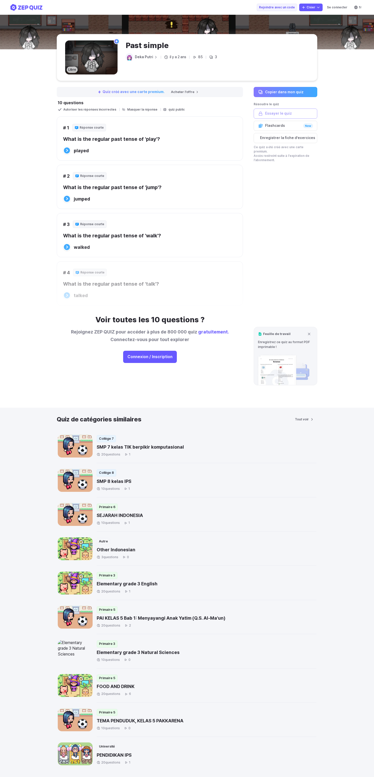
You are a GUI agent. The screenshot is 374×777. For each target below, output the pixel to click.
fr (360, 7)
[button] (285, 356)
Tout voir (302, 419)
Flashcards (288, 126)
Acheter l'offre (182, 92)
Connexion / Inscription (149, 356)
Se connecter (337, 7)
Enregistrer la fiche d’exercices (287, 138)
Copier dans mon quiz (284, 92)
